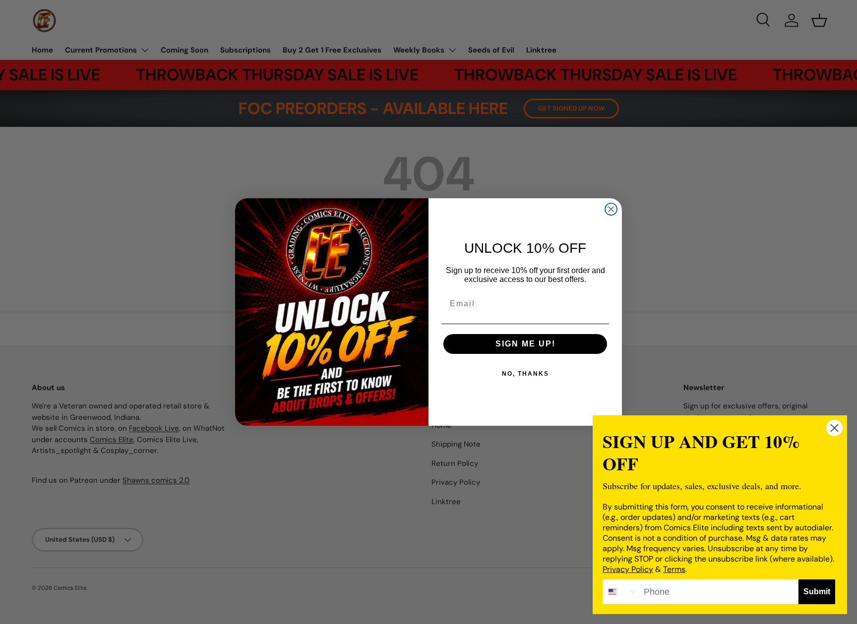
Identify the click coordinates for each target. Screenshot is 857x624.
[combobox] (621, 592)
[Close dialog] (611, 209)
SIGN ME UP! (525, 344)
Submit (816, 591)
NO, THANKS (525, 373)
